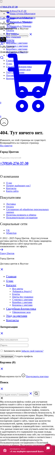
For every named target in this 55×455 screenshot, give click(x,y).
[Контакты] (48, 448)
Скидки (10, 55)
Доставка (11, 204)
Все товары (12, 33)
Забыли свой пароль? (32, 351)
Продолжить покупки (37, 376)
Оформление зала (21, 312)
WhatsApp (11, 233)
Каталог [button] (11, 285)
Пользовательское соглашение (22, 217)
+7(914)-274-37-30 (14, 163)
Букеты (10, 39)
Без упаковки (13, 36)
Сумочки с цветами (17, 46)
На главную (6, 145)
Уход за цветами (16, 315)
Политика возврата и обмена (21, 215)
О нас (9, 183)
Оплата (10, 30)
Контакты (11, 188)
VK (8, 230)
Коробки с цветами (16, 49)
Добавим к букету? (22, 291)
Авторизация (7, 356)
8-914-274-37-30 (18, 11)
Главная (11, 276)
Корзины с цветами (17, 43)
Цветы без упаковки (22, 297)
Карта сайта (12, 191)
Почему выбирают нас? (18, 185)
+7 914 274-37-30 (9, 7)
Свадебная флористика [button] (21, 308)
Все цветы (17, 288)
